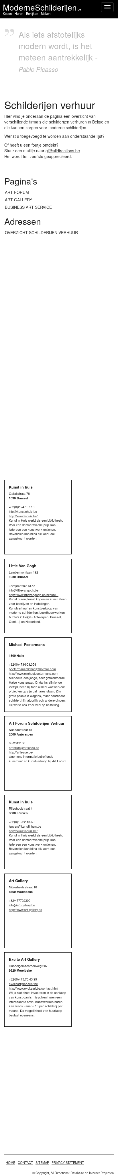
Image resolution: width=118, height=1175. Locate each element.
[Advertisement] (59, 300)
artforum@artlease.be (24, 747)
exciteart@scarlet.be (23, 983)
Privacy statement (68, 1162)
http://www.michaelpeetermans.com (33, 673)
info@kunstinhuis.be (23, 511)
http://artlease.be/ (21, 752)
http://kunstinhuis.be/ (23, 516)
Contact (25, 1162)
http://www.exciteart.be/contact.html (33, 988)
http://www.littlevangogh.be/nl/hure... (33, 594)
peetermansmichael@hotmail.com (32, 668)
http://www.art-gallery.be (25, 909)
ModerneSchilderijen (42, 7)
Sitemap (42, 1162)
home (10, 1162)
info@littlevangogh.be (23, 590)
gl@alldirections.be (63, 150)
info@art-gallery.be (22, 905)
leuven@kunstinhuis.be (25, 826)
